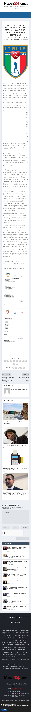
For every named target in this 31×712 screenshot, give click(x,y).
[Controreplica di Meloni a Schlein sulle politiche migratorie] (5, 569)
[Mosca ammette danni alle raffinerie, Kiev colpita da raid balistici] (5, 594)
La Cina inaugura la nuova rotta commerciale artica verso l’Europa (16, 600)
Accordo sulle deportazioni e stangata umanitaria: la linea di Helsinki (17, 581)
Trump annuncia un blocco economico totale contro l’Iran (17, 588)
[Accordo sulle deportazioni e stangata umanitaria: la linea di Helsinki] (5, 582)
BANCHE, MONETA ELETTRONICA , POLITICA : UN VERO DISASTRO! (15, 469)
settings (12, 707)
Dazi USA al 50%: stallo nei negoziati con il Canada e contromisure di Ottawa (17, 555)
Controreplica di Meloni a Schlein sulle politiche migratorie (17, 568)
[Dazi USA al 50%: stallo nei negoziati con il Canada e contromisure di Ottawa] (5, 556)
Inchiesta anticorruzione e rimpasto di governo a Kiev (17, 607)
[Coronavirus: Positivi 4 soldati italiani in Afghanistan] (15, 411)
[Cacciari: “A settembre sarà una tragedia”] (15, 435)
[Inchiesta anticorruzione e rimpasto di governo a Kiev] (5, 607)
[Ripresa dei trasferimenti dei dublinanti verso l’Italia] (5, 562)
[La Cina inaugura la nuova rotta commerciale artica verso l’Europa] (5, 601)
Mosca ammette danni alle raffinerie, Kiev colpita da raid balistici (16, 594)
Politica (15, 570)
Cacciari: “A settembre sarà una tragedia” (14, 445)
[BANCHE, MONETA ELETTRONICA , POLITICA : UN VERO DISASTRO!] (15, 457)
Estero (15, 551)
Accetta (4, 709)
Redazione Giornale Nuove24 (16, 37)
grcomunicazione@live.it (17, 688)
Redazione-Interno (11, 39)
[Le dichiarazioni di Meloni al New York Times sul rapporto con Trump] (5, 575)
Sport (17, 39)
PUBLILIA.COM (15, 686)
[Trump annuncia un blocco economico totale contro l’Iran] (5, 588)
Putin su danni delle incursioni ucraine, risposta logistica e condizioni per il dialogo (17, 549)
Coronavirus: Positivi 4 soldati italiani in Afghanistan (14, 422)
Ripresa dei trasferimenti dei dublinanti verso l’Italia (17, 562)
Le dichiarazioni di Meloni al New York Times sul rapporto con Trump (16, 575)
